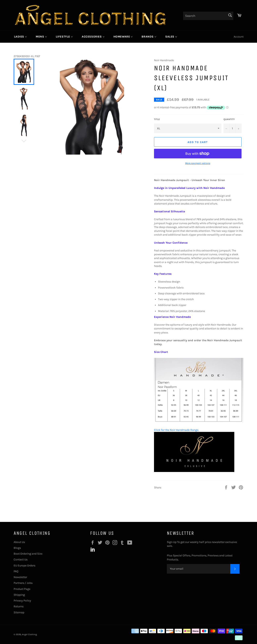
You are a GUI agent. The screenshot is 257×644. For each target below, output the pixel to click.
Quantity (229, 119)
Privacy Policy (22, 600)
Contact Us (21, 559)
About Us (19, 542)
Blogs (17, 548)
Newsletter (20, 577)
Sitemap (19, 612)
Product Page (22, 589)
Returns (18, 606)
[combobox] (208, 16)
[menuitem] (21, 36)
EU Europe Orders (24, 565)
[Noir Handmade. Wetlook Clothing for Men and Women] (194, 471)
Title (157, 119)
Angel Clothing (29, 634)
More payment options (197, 163)
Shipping (19, 594)
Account (239, 36)
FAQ (16, 571)
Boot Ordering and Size (28, 553)
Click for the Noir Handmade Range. (176, 430)
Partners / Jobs (23, 583)
